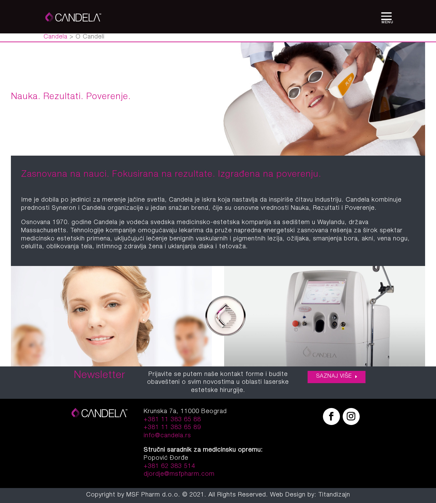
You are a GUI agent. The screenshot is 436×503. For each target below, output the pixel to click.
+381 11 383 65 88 (172, 420)
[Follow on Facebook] (331, 416)
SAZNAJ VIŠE (334, 376)
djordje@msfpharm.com (179, 474)
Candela (55, 37)
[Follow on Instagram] (351, 416)
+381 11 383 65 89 (172, 428)
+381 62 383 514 (169, 466)
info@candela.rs (167, 436)
